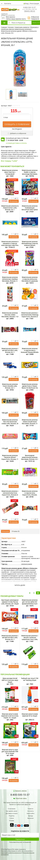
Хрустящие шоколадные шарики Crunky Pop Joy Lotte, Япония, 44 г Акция (10, 602)
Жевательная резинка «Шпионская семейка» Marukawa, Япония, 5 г (10, 279)
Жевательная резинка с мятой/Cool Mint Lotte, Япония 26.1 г (10, 350)
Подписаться (20, 839)
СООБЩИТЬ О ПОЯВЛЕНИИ (17, 124)
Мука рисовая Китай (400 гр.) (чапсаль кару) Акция (10, 680)
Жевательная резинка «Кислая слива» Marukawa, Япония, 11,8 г (10, 315)
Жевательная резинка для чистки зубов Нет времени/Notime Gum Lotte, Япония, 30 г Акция (29, 603)
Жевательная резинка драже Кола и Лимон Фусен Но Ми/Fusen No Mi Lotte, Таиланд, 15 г (30, 387)
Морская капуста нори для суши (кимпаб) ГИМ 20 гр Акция (10, 751)
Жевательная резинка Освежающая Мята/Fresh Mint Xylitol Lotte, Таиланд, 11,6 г (30, 208)
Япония (24, 547)
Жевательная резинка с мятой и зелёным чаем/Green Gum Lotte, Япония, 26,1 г (29, 638)
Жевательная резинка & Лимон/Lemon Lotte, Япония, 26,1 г (9, 208)
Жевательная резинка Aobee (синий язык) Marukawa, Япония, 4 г (30, 421)
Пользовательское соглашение (20, 842)
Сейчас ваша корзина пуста (13, 18)
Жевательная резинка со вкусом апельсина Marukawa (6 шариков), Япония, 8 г (30, 280)
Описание (5, 531)
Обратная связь (21, 798)
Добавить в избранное (18, 133)
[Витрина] (38, 592)
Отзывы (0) (15, 531)
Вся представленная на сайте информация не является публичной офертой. (20, 803)
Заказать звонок (29, 11)
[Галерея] (34, 592)
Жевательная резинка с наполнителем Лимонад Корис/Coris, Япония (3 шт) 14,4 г (29, 315)
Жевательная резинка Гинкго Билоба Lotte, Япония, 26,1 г (10, 386)
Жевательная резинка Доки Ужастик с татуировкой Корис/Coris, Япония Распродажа (10, 174)
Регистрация (34, 3)
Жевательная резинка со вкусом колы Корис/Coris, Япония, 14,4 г (30, 494)
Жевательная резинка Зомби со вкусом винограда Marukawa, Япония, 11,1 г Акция (30, 173)
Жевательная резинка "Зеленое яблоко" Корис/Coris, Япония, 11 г (10, 458)
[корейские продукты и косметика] (2, 7)
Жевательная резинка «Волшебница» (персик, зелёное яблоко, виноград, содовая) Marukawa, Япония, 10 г (29, 245)
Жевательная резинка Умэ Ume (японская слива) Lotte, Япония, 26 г (10, 422)
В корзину (14, 201)
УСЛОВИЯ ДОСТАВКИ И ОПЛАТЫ (16, 143)
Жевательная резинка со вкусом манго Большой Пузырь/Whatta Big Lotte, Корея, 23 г (29, 351)
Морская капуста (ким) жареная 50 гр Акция (30, 715)
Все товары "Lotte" (9, 161)
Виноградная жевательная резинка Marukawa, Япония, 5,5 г (29, 457)
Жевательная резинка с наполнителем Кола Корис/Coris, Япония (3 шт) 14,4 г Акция (10, 494)
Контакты (7, 3)
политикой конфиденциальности (11, 853)
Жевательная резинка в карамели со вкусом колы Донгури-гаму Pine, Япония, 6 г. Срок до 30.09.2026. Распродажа (10, 245)
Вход (26, 3)
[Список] (30, 592)
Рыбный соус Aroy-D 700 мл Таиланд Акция (29, 679)
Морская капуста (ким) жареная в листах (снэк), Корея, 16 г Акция (9, 716)
